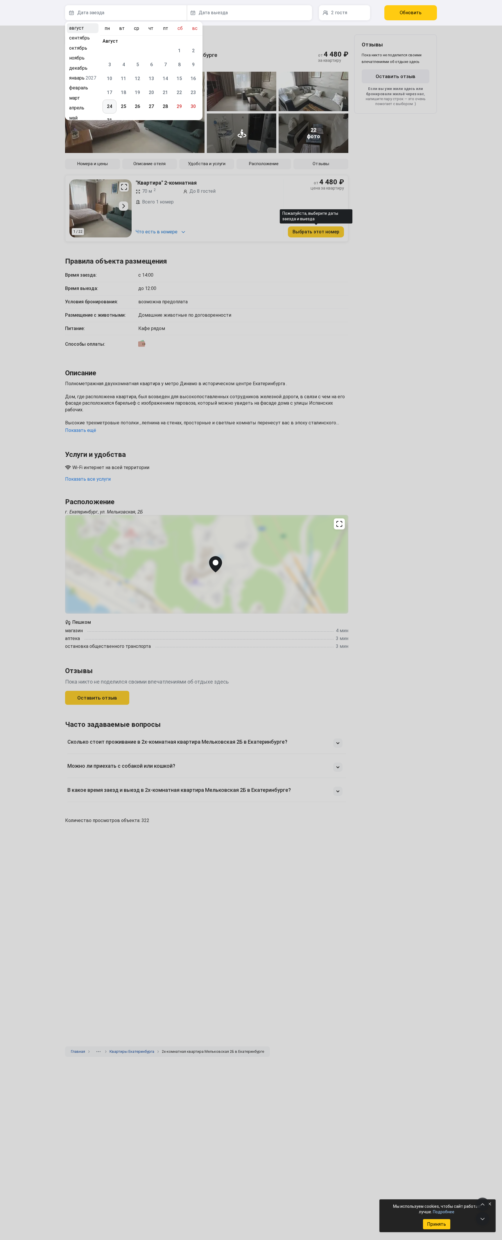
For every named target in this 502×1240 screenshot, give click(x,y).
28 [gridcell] (165, 106)
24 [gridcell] (109, 106)
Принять (436, 1224)
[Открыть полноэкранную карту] (206, 564)
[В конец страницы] (482, 1218)
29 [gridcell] (179, 106)
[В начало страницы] (482, 1204)
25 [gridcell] (123, 106)
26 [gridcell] (137, 106)
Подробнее (443, 1212)
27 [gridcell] (151, 106)
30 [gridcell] (193, 106)
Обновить (411, 12)
